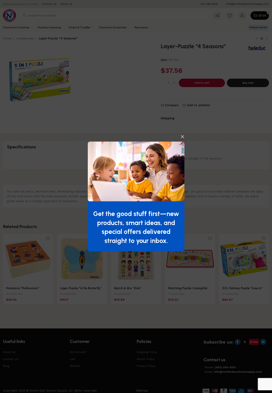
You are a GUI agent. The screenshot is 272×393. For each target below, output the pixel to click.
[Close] (182, 137)
